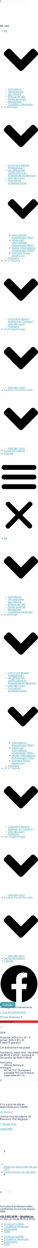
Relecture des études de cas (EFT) (20, 1168)
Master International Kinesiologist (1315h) (23, 249)
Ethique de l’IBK (16, 96)
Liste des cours (16, 178)
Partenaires (10, 1229)
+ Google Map (8, 1124)
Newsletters (14, 102)
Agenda (8, 453)
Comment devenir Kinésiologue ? (18, 166)
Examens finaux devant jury (21, 254)
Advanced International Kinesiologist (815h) (23, 243)
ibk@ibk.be (27, 1216)
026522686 (6, 1129)
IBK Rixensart (6, 1111)
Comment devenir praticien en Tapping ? (21, 320)
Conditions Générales (20, 104)
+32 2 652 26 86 (8, 1216)
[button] (19, 496)
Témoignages (16, 91)
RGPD (7, 1231)
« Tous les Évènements (13, 1012)
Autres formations (14, 450)
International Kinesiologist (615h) (23, 236)
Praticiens (13, 258)
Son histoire (14, 94)
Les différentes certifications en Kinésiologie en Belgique (22, 173)
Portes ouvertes (17, 99)
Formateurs (14, 89)
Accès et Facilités (14, 1224)
